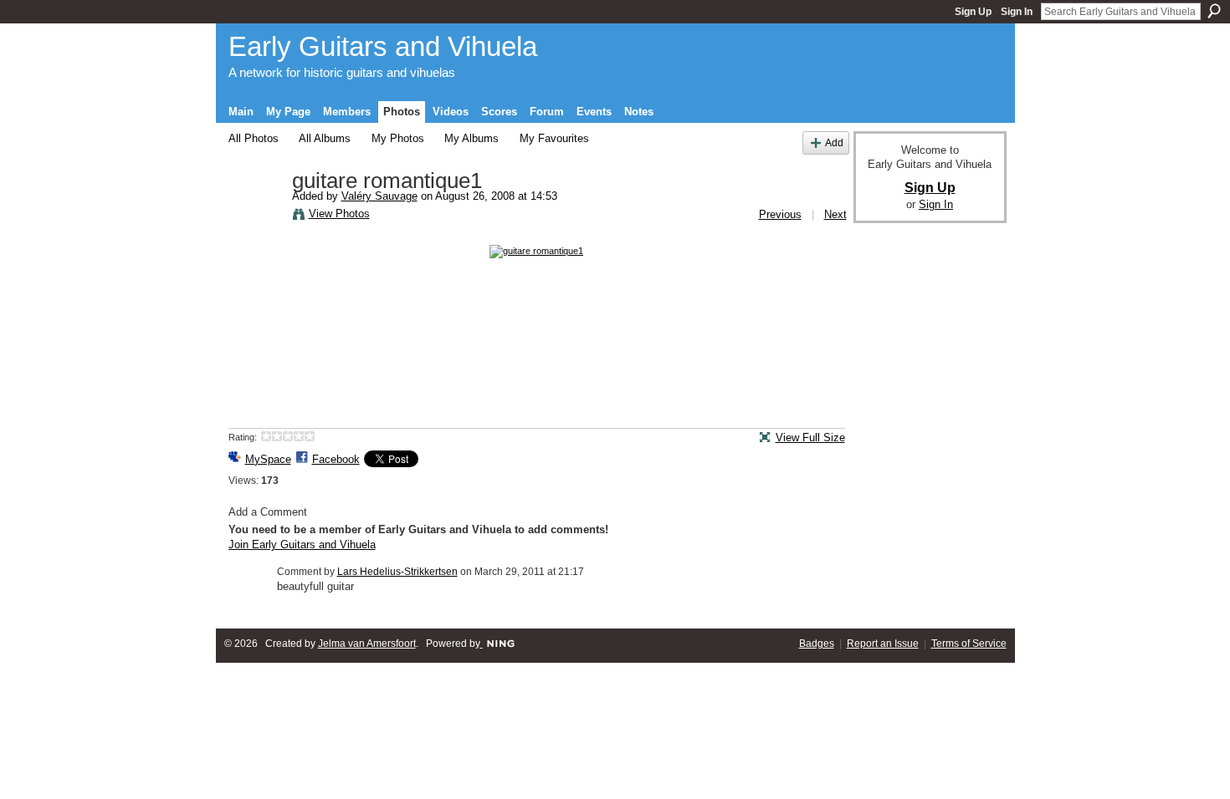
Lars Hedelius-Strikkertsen (397, 572)
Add (834, 142)
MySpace (268, 459)
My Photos (398, 138)
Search (1214, 10)
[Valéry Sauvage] (255, 216)
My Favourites (554, 138)
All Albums (325, 138)
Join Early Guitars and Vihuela (302, 544)
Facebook (336, 459)
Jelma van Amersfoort (367, 643)
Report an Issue (883, 643)
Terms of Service (969, 643)
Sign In (1017, 12)
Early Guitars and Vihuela (382, 46)
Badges (816, 643)
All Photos (253, 138)
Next (835, 214)
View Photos (339, 213)
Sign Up (973, 12)
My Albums (471, 138)
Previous (780, 214)
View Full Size (810, 437)
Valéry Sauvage (379, 196)
